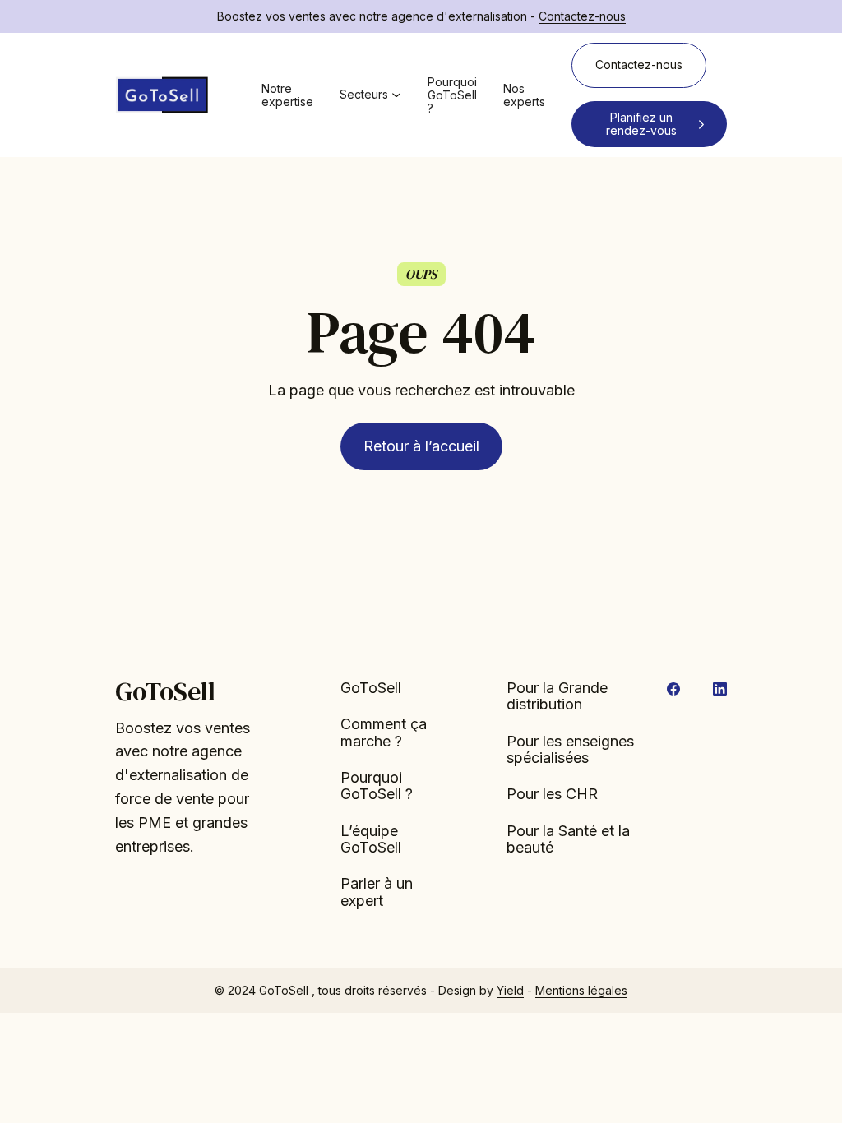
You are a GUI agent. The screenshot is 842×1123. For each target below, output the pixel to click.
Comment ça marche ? (383, 732)
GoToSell (370, 688)
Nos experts (524, 95)
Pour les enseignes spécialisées (570, 749)
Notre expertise (287, 95)
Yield (510, 990)
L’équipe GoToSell (370, 839)
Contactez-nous (582, 16)
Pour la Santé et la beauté (568, 839)
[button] (370, 95)
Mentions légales (581, 990)
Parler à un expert (376, 892)
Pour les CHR (552, 794)
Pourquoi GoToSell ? (452, 95)
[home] (161, 95)
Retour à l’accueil (421, 446)
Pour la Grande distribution (557, 696)
